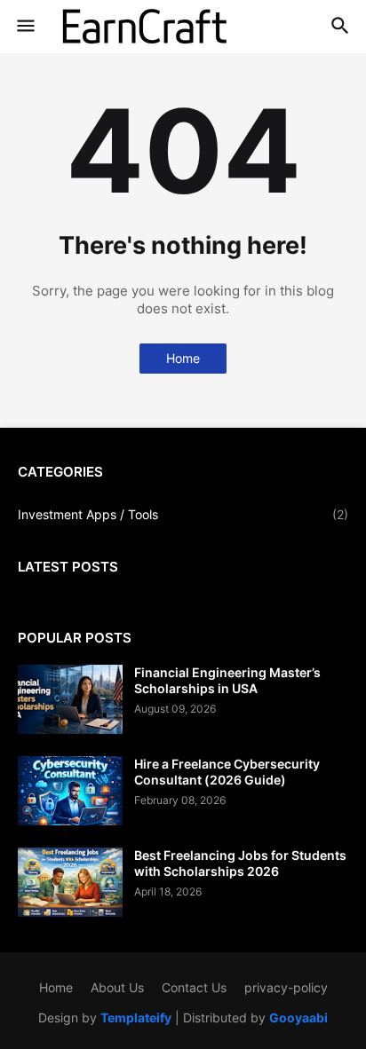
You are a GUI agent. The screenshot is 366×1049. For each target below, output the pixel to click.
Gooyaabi (298, 1017)
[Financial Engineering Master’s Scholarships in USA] (70, 699)
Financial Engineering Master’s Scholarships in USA (227, 680)
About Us (117, 987)
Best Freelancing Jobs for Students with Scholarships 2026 (240, 863)
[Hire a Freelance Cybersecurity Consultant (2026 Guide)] (70, 790)
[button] (24, 27)
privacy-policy (286, 987)
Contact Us (194, 987)
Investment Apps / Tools (183, 514)
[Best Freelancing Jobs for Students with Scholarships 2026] (70, 882)
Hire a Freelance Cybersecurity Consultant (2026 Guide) (227, 771)
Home (183, 358)
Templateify (135, 1017)
